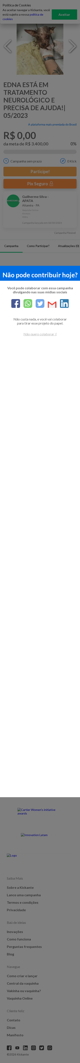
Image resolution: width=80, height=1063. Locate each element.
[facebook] (15, 304)
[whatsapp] (26, 304)
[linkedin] (63, 304)
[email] (50, 305)
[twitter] (38, 304)
